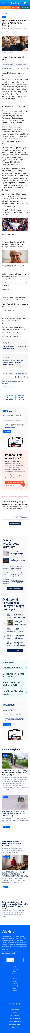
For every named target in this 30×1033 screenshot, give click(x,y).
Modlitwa (24, 7)
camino (5, 755)
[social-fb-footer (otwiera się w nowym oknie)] (13, 1004)
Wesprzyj (14, 7)
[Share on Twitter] (21, 68)
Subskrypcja (15, 986)
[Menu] (5, 3)
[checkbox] (3, 424)
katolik (4, 387)
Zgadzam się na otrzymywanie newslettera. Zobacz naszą (14, 426)
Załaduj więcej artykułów (15, 588)
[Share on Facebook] (15, 68)
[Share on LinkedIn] (18, 68)
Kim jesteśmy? (15, 1015)
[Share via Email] (24, 68)
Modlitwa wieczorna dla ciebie (13, 675)
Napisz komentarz (15, 523)
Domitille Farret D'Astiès (20, 28)
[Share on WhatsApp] (27, 68)
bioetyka (5, 797)
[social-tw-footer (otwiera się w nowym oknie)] (16, 1004)
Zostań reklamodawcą (15, 1021)
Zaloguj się (24, 517)
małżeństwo (6, 827)
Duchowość (15, 974)
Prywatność (15, 1027)
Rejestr (5, 7)
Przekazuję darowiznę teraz (13, 482)
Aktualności (15, 969)
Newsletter (15, 981)
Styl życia (4, 13)
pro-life (5, 887)
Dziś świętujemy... (12, 667)
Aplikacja (15, 983)
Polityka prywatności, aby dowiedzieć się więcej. (14, 426)
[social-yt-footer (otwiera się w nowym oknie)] (10, 1004)
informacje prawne (15, 1018)
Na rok (15, 998)
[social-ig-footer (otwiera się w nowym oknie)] (19, 1004)
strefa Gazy (6, 857)
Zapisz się (7, 431)
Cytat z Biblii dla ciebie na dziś (11, 684)
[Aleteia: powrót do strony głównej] (15, 3)
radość (11, 387)
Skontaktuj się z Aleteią (15, 1024)
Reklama (15, 990)
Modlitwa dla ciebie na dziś (13, 692)
